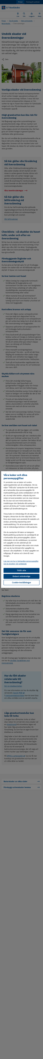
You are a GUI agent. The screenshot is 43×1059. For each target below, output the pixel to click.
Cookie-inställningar (21, 582)
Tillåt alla (21, 570)
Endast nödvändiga (21, 576)
